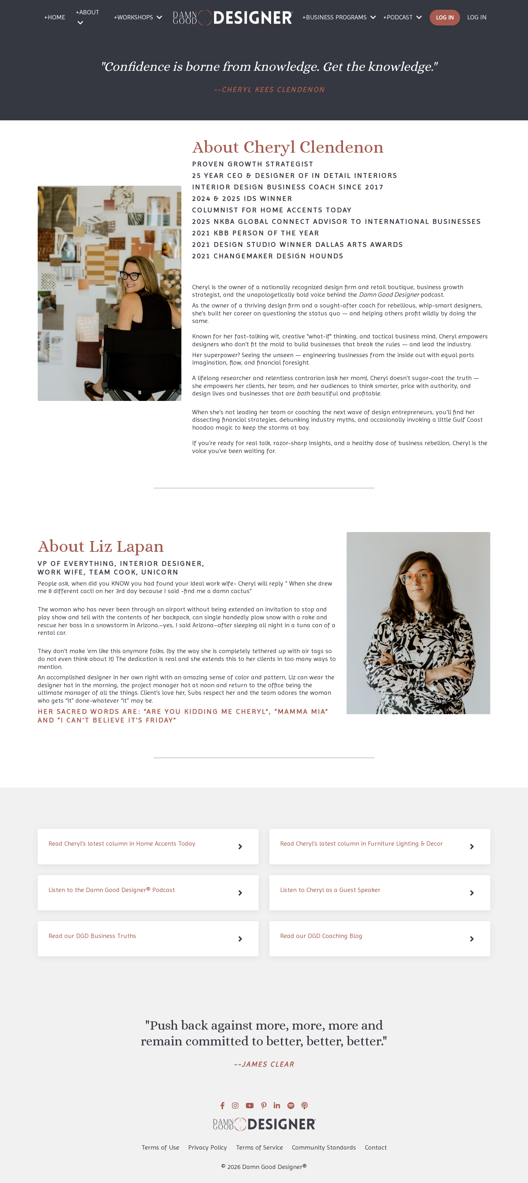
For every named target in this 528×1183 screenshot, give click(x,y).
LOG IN (477, 17)
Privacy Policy (207, 1147)
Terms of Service (259, 1147)
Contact (376, 1147)
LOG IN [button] (445, 17)
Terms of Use (160, 1147)
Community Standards (324, 1147)
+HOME (54, 17)
